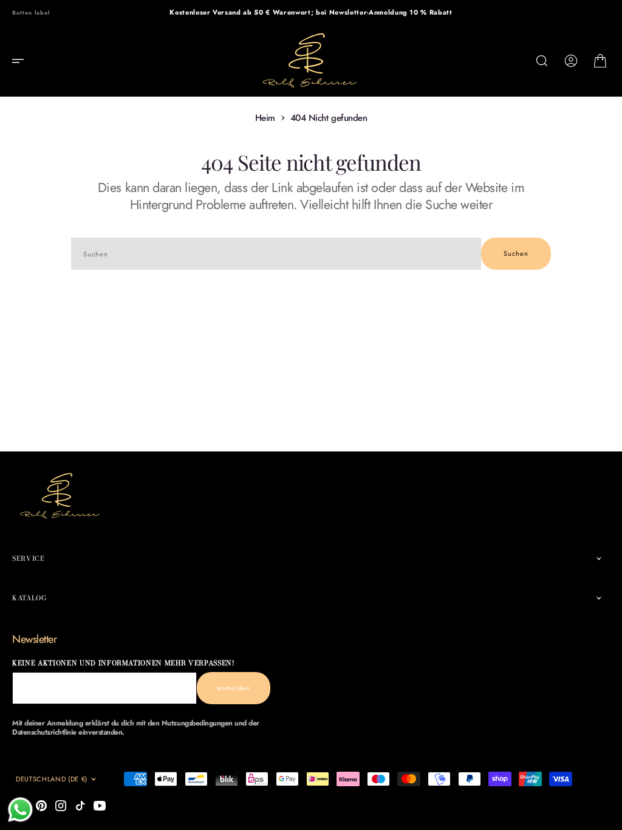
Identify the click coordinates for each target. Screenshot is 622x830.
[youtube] (99, 805)
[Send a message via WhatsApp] (20, 809)
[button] (22, 60)
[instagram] (60, 805)
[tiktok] (80, 805)
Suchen (516, 253)
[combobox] (276, 254)
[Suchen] (542, 60)
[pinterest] (41, 805)
